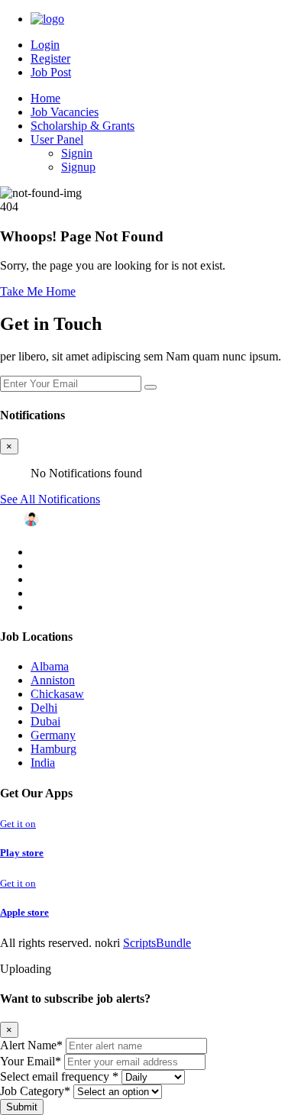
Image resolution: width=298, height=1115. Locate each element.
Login (45, 44)
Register (50, 58)
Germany (53, 735)
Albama (50, 666)
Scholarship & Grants (82, 125)
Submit (21, 1107)
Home (45, 98)
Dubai (45, 721)
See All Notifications (50, 499)
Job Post (51, 72)
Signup (78, 166)
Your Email (30, 1061)
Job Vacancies (65, 111)
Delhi (44, 707)
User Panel (57, 139)
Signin (76, 153)
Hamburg (53, 748)
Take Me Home (38, 291)
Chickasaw (57, 693)
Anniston (53, 680)
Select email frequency (59, 1076)
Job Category (35, 1090)
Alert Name (31, 1045)
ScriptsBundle (157, 942)
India (43, 762)
